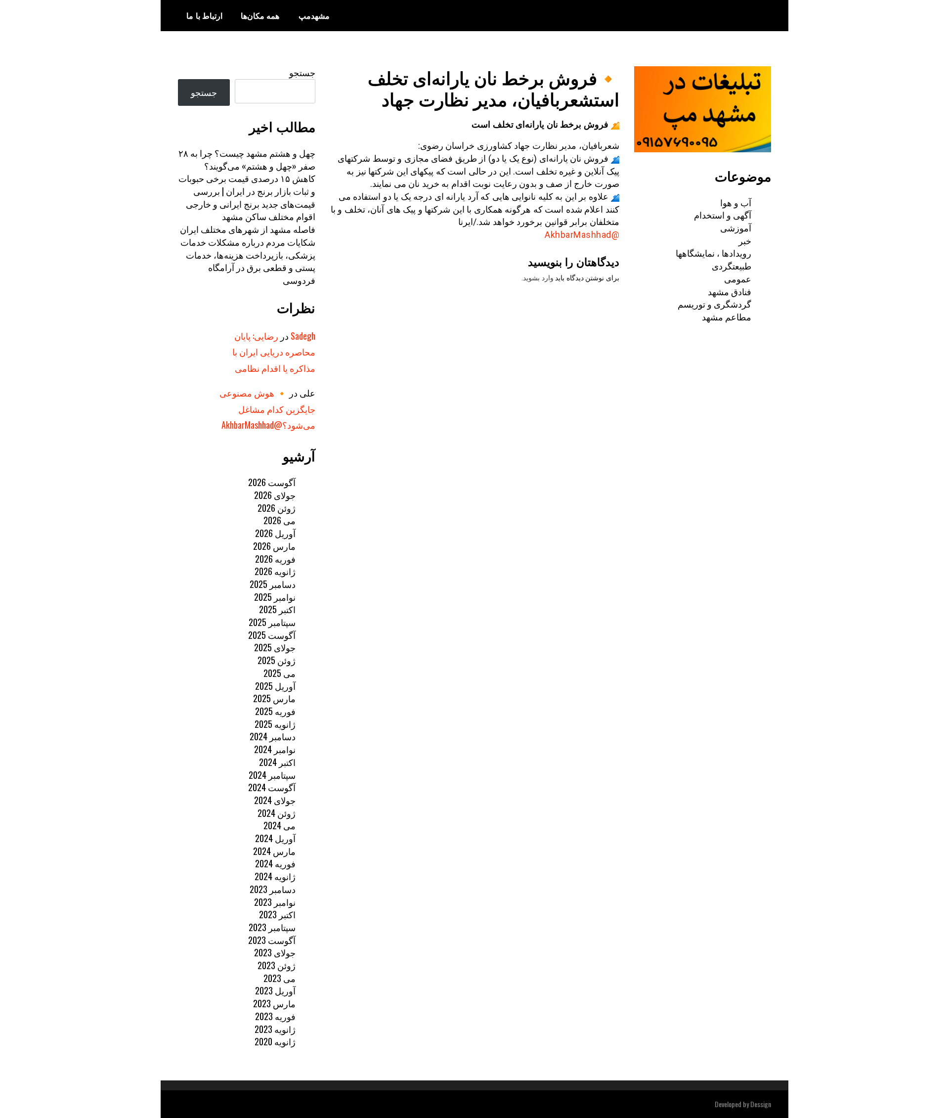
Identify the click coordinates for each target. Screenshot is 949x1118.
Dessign (760, 1104)
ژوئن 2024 (277, 812)
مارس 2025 (274, 698)
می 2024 (279, 825)
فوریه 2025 (275, 711)
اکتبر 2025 (277, 609)
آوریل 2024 (275, 838)
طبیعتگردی (731, 265)
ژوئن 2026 (277, 507)
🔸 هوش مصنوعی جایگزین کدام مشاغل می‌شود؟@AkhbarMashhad (267, 408)
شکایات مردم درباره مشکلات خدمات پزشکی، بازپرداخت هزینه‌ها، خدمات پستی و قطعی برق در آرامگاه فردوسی (247, 260)
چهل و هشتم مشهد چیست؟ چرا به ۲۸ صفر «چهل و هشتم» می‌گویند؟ (246, 159)
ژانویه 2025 (275, 723)
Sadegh (303, 335)
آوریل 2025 (275, 685)
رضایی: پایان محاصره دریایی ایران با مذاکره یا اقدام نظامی (273, 351)
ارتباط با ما (204, 15)
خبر (744, 240)
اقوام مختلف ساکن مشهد (268, 216)
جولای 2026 (275, 495)
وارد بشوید (538, 278)
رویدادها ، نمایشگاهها (713, 252)
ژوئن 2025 (277, 660)
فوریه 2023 (275, 1016)
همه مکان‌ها (260, 15)
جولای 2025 (275, 647)
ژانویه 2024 (275, 876)
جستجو (302, 72)
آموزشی (735, 227)
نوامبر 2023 (275, 901)
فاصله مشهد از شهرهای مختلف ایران (247, 229)
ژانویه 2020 (275, 1041)
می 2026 (279, 520)
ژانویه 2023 (275, 1029)
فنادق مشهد (729, 291)
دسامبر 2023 (273, 889)
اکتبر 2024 (277, 762)
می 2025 (279, 673)
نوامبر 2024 (275, 749)
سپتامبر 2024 (272, 774)
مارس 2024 (274, 851)
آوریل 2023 (275, 990)
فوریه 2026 (275, 558)
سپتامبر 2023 (272, 927)
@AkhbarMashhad (582, 234)
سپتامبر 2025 (272, 622)
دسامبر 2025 (273, 584)
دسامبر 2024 (273, 736)
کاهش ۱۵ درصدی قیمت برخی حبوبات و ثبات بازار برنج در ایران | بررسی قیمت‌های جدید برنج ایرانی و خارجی (246, 191)
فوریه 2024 (275, 863)
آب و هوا (735, 202)
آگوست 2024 (272, 787)
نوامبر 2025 (275, 596)
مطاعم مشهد (726, 316)
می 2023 (279, 978)
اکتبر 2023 (277, 914)
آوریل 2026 (275, 533)
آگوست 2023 (272, 940)
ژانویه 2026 (275, 571)
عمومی (737, 278)
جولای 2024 (275, 800)
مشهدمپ (314, 15)
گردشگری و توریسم (714, 303)
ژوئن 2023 (277, 965)
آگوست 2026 (272, 482)
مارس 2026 (274, 545)
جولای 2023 (275, 952)
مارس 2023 (274, 1003)
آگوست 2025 (272, 634)
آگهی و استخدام (722, 214)
